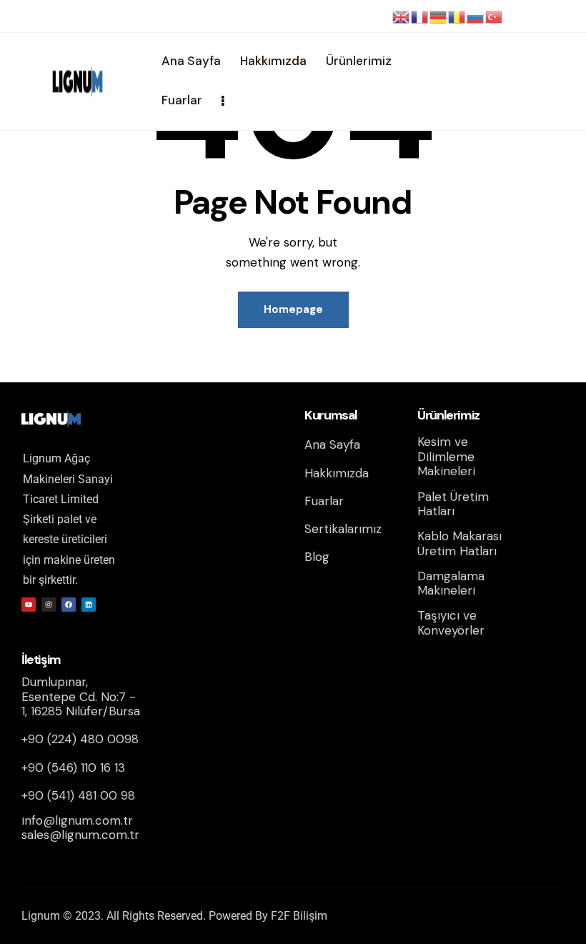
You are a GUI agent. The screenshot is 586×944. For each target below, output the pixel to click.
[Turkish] (494, 16)
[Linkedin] (88, 604)
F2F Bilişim (299, 916)
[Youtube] (28, 604)
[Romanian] (457, 16)
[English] (401, 16)
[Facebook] (68, 604)
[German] (438, 16)
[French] (420, 16)
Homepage (293, 309)
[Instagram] (48, 604)
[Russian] (476, 16)
